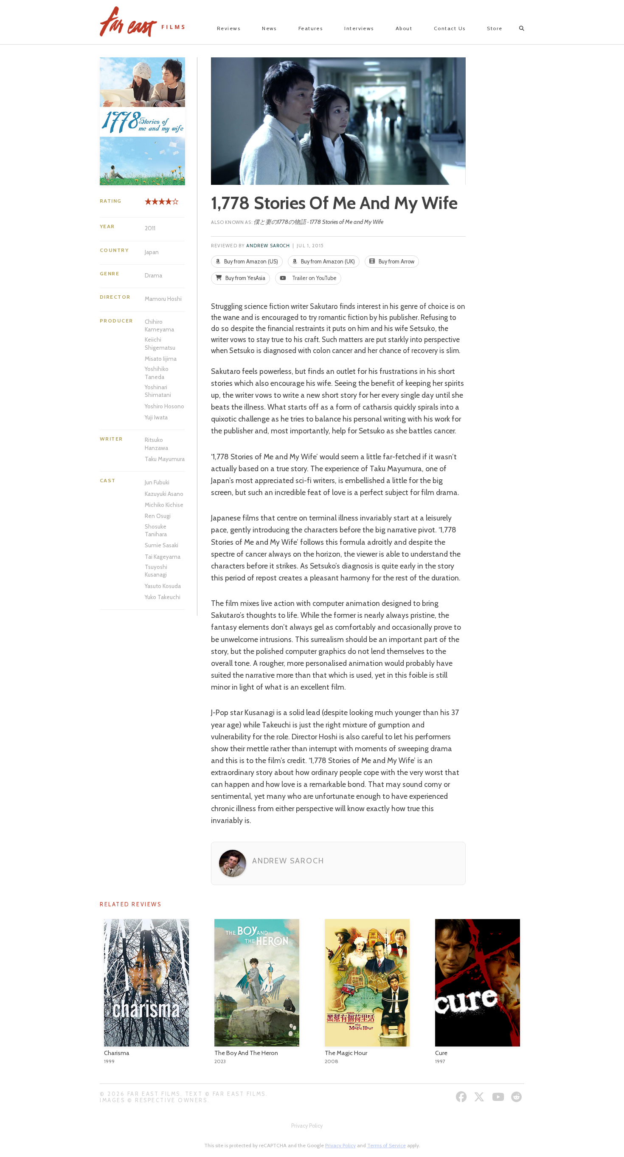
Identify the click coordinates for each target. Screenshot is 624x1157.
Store (494, 28)
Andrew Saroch (268, 246)
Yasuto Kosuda (163, 586)
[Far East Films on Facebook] (462, 1096)
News (269, 28)
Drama (153, 275)
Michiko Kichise (164, 504)
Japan (152, 252)
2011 (150, 228)
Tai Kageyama (162, 556)
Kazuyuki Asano (164, 493)
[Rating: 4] (158, 204)
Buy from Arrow (395, 261)
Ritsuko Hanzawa (156, 443)
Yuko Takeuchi (162, 597)
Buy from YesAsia (244, 278)
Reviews (228, 28)
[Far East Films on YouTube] (499, 1096)
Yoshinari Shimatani (158, 391)
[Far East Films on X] (480, 1096)
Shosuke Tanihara (156, 530)
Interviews (359, 28)
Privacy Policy (307, 1126)
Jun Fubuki (157, 482)
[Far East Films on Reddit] (517, 1096)
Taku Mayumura (165, 458)
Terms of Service (386, 1145)
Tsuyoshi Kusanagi (156, 570)
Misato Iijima (161, 358)
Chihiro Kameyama (159, 325)
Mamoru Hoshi (163, 298)
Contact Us (449, 28)
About (404, 28)
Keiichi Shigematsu (160, 343)
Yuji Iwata (156, 417)
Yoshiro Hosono (164, 406)
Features (310, 28)
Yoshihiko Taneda (157, 372)
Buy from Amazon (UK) (327, 261)
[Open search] (514, 28)
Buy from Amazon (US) (250, 261)
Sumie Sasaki (161, 545)
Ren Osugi (158, 515)
